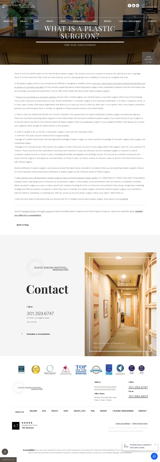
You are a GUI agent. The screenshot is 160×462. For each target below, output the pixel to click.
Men (95, 21)
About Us (8, 21)
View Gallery (149, 58)
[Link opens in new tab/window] (129, 5)
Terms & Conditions (123, 423)
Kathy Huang (46, 211)
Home (67, 45)
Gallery (24, 21)
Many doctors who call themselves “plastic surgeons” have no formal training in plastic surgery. (57, 178)
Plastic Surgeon (87, 45)
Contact (152, 21)
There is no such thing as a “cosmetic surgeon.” (36, 97)
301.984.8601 (138, 396)
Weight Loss (79, 21)
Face (37, 21)
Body (63, 21)
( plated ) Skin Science (130, 21)
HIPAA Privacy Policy (140, 423)
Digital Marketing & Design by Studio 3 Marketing (125, 431)
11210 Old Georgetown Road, (105, 388)
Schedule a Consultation (38, 334)
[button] (5, 452)
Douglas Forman (29, 211)
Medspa (107, 21)
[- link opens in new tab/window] (21, 370)
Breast (50, 21)
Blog (73, 45)
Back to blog (23, 225)
